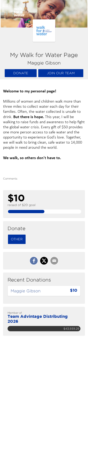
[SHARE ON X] (44, 260)
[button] (5, 7)
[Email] (54, 260)
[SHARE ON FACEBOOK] (33, 260)
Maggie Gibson (26, 291)
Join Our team (61, 73)
